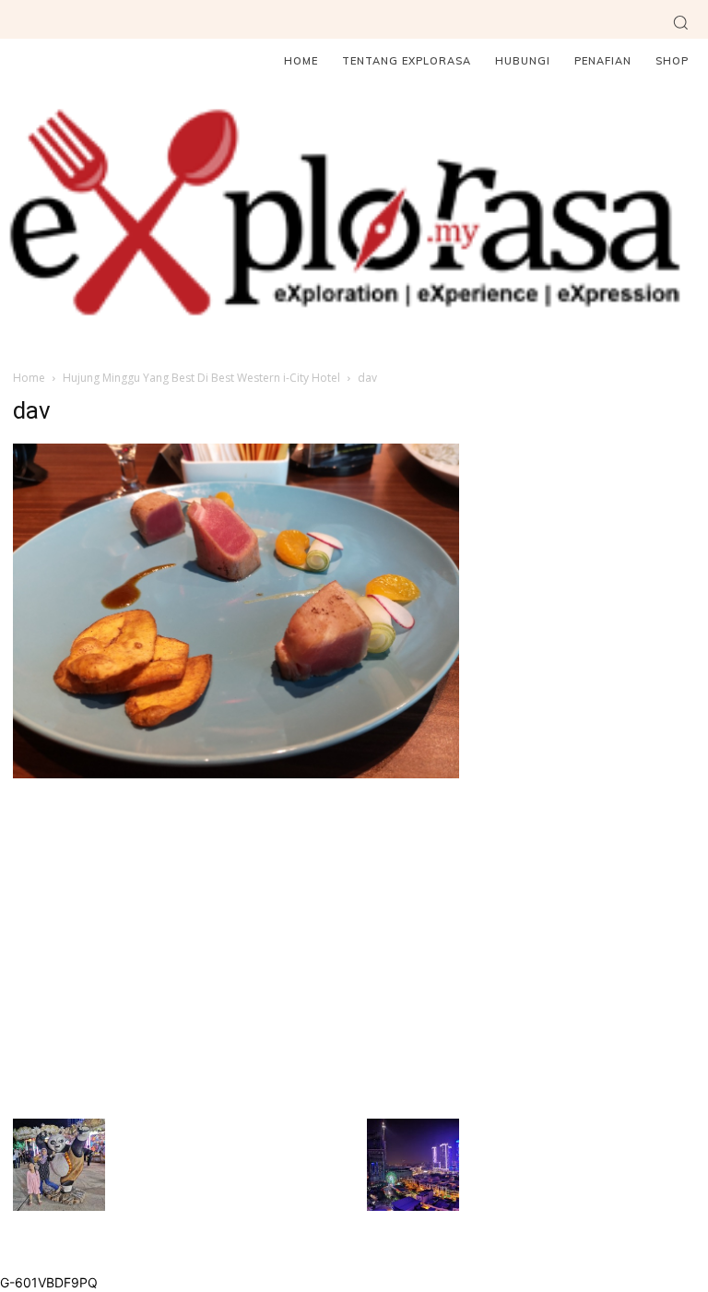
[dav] (236, 773)
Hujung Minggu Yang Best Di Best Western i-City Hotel (201, 377)
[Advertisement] (236, 946)
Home (29, 377)
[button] (680, 22)
